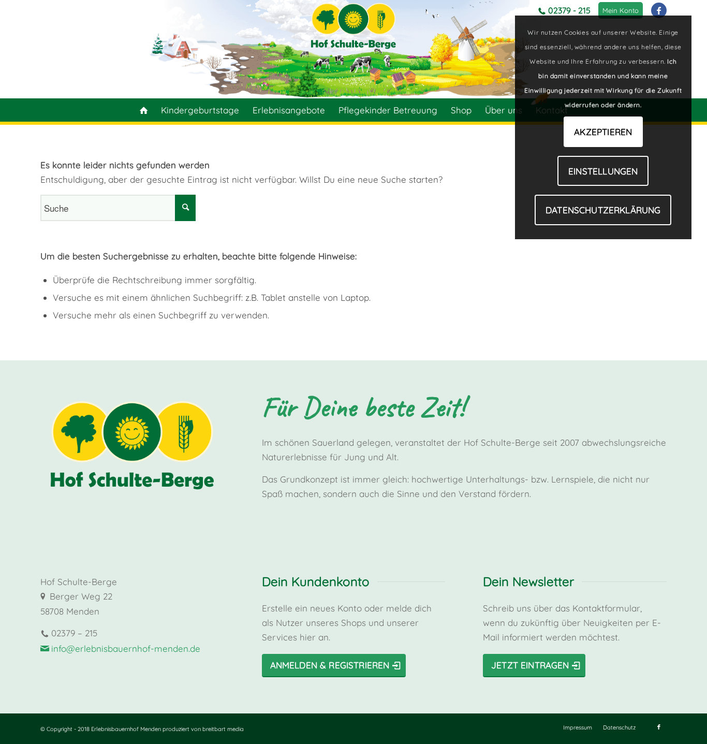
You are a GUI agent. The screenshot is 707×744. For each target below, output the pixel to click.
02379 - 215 (569, 10)
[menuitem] (620, 10)
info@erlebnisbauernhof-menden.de (125, 648)
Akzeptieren (603, 131)
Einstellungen (603, 171)
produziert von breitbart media (203, 729)
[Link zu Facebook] (659, 10)
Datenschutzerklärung (603, 210)
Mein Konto (620, 10)
